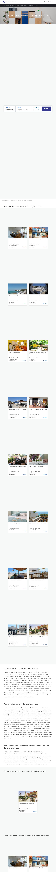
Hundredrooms (7, 5)
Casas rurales (15, 5)
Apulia (21, 5)
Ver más (24, 247)
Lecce (25, 5)
